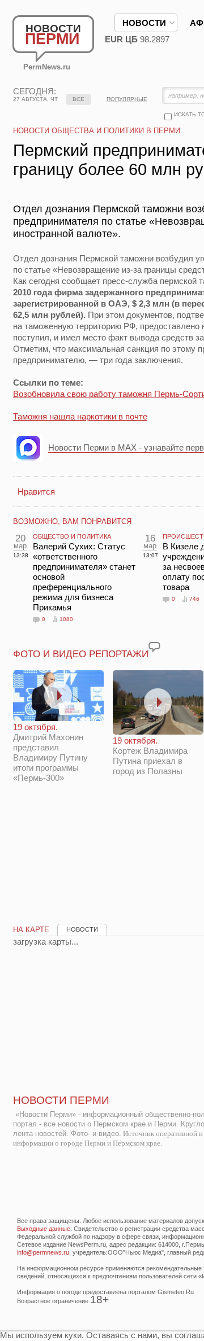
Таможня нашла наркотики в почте (80, 416)
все (78, 99)
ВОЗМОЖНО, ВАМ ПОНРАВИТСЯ (72, 521)
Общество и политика (72, 536)
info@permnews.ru (43, 1252)
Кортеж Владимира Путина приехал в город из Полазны (150, 756)
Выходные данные (43, 1228)
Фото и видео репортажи (80, 654)
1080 (66, 619)
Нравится (36, 491)
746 (194, 599)
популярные (127, 99)
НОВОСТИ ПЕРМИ (61, 1100)
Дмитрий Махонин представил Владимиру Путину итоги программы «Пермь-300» (50, 752)
